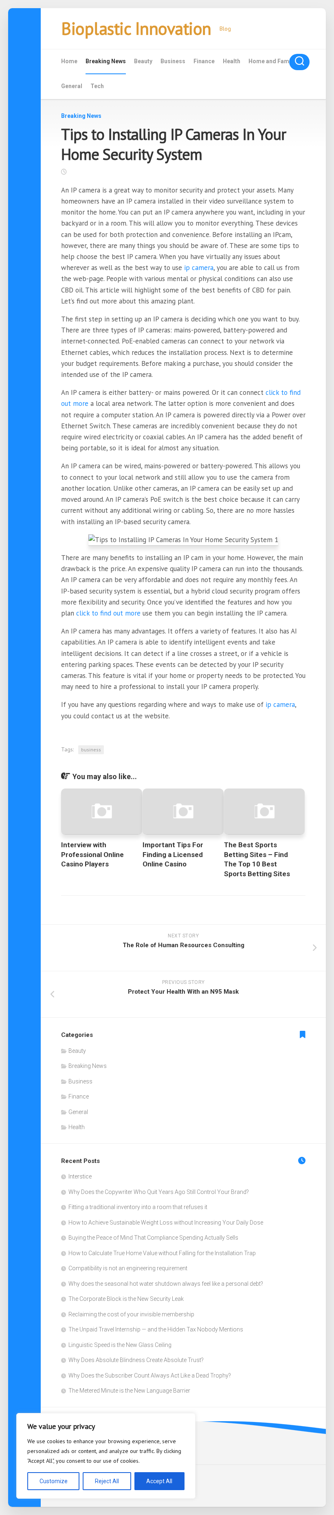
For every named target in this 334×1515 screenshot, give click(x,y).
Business (172, 61)
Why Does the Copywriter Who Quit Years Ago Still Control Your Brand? (158, 1192)
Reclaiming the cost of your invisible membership (131, 1314)
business (91, 749)
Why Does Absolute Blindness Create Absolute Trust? (136, 1360)
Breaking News (106, 61)
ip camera (198, 267)
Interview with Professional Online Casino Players (92, 854)
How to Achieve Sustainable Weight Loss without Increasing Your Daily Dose (165, 1222)
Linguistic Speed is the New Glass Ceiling (119, 1345)
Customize (54, 1481)
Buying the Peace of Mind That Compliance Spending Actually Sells (153, 1237)
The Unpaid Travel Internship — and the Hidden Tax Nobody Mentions (155, 1329)
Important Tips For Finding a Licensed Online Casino (173, 854)
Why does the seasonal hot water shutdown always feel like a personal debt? (165, 1283)
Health (231, 61)
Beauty (143, 61)
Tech (97, 86)
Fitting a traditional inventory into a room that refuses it (137, 1207)
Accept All (159, 1481)
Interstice (80, 1176)
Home (69, 61)
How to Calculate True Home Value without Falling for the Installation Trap (162, 1253)
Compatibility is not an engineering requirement (127, 1268)
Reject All (107, 1481)
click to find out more (108, 613)
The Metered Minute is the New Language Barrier (129, 1390)
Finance (204, 61)
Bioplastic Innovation (136, 28)
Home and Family (271, 61)
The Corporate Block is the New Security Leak (126, 1299)
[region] (106, 1456)
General (71, 86)
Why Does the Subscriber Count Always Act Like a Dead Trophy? (149, 1375)
